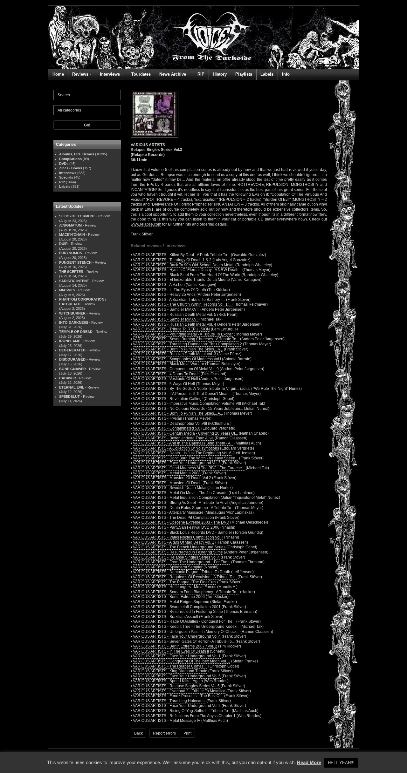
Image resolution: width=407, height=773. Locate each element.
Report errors (164, 733)
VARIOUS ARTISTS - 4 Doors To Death (166, 374)
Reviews (80, 74)
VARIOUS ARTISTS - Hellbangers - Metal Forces (174, 587)
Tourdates (141, 74)
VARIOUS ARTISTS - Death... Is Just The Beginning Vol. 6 (182, 453)
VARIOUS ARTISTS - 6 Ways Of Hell (164, 384)
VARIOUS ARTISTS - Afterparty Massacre (168, 512)
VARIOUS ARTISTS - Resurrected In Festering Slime (178, 552)
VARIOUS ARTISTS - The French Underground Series (179, 547)
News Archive (172, 74)
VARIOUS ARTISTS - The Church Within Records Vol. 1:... (182, 304)
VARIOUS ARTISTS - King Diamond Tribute (170, 671)
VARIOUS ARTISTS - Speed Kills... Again (168, 681)
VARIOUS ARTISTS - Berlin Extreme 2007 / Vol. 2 (175, 646)
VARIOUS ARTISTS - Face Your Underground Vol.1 (177, 656)
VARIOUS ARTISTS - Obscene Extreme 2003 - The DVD (181, 522)
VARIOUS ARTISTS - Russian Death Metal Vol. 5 (174, 314)
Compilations (70, 159)
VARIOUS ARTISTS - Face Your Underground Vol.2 (177, 705)
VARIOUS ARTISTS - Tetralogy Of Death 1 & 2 (172, 260)
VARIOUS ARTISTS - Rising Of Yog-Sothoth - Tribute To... (182, 711)
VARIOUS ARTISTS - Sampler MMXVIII (166, 309)
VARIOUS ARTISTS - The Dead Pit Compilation (173, 517)
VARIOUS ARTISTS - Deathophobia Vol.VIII (170, 423)
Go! (87, 125)
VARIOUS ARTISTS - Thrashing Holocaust (169, 701)
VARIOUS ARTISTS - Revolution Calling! (168, 399)
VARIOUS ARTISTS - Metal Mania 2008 (167, 473)
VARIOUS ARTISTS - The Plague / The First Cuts (174, 582)
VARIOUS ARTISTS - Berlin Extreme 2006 (169, 596)
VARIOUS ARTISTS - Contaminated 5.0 (166, 428)
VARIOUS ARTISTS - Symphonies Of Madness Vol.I (177, 359)
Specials (66, 177)
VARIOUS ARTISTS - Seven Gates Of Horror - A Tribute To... (184, 641)
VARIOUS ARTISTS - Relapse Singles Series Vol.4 (176, 557)
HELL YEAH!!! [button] (341, 762)
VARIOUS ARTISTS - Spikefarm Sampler (168, 567)
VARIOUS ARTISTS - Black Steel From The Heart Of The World (186, 275)
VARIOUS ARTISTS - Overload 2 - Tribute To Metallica (179, 691)
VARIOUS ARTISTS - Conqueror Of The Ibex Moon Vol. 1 (181, 661)
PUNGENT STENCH (75, 262)
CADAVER (67, 378)
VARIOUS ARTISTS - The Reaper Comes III (170, 666)
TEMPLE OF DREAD (76, 332)
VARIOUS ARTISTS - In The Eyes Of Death (169, 290)
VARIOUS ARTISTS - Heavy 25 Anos (164, 294)
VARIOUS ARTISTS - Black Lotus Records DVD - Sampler (182, 532)
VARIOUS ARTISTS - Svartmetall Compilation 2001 (177, 607)
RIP (200, 74)
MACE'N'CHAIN (72, 234)
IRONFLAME (69, 341)
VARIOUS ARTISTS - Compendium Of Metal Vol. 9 (176, 369)
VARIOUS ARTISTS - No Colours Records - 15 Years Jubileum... (188, 408)
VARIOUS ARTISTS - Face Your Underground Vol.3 (177, 463)
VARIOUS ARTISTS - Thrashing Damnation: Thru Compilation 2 (187, 344)
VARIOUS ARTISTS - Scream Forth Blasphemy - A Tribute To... (186, 592)
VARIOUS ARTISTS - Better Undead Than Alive (173, 438)
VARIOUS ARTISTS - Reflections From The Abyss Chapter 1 (184, 716)
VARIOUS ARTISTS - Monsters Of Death (167, 483)
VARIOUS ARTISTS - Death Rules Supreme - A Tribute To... (183, 507)
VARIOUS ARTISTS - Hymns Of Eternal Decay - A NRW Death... (187, 270)
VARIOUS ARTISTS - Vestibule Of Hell (165, 378)
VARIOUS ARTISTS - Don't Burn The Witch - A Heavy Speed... (185, 458)
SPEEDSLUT (69, 396)
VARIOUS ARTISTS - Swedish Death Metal (169, 487)
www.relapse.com (146, 224)
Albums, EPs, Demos (76, 154)
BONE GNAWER (72, 369)
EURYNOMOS (70, 253)
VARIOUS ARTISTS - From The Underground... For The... (181, 562)
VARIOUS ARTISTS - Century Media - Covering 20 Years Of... (185, 433)
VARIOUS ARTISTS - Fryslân (157, 418)
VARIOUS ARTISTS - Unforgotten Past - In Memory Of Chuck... (186, 631)
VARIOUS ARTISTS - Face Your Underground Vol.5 (177, 676)
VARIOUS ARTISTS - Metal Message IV (166, 720)
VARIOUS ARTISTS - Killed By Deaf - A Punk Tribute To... (181, 255)
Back (138, 733)
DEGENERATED (72, 350)
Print (187, 733)
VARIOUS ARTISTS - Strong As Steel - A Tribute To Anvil (180, 502)
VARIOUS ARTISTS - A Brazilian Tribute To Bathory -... (179, 299)
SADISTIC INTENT (74, 281)
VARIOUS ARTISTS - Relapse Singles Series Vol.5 (176, 686)
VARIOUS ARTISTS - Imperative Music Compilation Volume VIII (187, 403)
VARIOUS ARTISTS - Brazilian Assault (165, 616)
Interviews (110, 74)
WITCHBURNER (72, 313)
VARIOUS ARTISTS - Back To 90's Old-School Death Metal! (183, 265)
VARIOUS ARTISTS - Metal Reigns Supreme (171, 602)
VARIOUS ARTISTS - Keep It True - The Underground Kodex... (186, 626)
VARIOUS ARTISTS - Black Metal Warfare (168, 364)
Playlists (243, 74)
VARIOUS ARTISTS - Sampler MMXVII (165, 319)
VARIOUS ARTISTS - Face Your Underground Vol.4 (177, 636)
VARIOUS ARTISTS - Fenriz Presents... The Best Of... (178, 696)
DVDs (63, 164)
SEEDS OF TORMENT (77, 216)
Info (286, 74)
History (220, 74)
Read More (309, 762)
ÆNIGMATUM (70, 225)
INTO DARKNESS (73, 322)
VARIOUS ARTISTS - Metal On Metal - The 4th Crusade (180, 493)
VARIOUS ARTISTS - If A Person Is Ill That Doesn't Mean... (182, 393)
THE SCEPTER (71, 272)
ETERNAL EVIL (71, 387)
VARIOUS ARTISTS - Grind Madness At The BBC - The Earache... (189, 468)
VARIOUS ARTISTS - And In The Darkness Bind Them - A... (183, 443)
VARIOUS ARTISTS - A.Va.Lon (159, 284)
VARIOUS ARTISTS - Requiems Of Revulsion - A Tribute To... (185, 577)
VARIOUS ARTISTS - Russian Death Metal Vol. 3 (174, 354)
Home (58, 74)
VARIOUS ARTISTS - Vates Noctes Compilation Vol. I (178, 537)
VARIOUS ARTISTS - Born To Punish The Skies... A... (178, 349)
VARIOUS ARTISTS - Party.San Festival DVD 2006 (176, 527)
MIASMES (67, 290)
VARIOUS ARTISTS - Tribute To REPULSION (171, 329)
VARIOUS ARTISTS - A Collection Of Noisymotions (176, 448)
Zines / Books (70, 168)
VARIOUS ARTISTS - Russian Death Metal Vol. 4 (174, 324)
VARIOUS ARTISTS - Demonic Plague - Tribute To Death (181, 572)
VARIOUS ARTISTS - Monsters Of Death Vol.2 (172, 478)
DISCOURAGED (72, 359)
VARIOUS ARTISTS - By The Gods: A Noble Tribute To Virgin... (186, 388)
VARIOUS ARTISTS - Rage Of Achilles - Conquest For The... (184, 621)
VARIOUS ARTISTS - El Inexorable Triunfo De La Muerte (181, 279)
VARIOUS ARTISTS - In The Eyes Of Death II (171, 651)
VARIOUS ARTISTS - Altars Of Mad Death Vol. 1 (173, 542)
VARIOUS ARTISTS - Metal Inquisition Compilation (176, 497)
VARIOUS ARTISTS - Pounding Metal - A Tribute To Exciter (183, 334)
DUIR (63, 244)
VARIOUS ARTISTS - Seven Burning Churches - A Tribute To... (186, 339)
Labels (266, 74)
